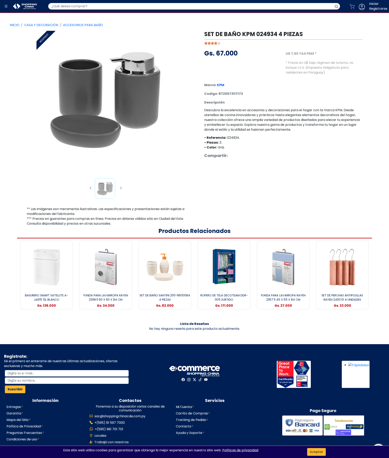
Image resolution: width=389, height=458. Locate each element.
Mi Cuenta (184, 407)
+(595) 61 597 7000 (109, 422)
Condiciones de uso (21, 439)
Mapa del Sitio (17, 419)
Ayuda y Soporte (189, 432)
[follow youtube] (206, 379)
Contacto (183, 426)
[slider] (212, 43)
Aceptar (316, 451)
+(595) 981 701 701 (109, 429)
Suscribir (15, 389)
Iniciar (374, 3)
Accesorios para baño (83, 25)
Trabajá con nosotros (111, 442)
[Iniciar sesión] (363, 6)
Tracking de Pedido (191, 419)
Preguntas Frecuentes (24, 432)
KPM (220, 85)
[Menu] (6, 6)
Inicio (14, 25)
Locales (100, 435)
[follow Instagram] (189, 379)
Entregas (13, 407)
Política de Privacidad (23, 426)
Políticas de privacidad (240, 450)
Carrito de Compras (192, 413)
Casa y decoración (41, 25)
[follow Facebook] (183, 379)
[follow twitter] (194, 379)
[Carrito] (353, 6)
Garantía (13, 413)
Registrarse (378, 8)
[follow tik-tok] (200, 379)
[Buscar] (336, 6)
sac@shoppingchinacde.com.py (119, 416)
